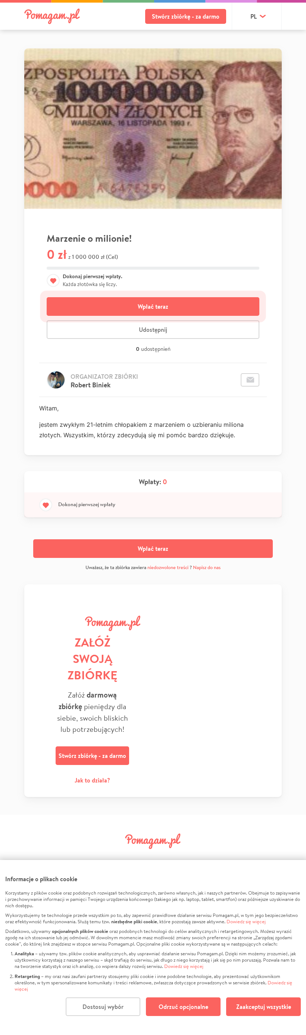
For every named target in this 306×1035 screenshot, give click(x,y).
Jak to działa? (92, 780)
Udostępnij (153, 330)
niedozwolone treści (167, 567)
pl (253, 16)
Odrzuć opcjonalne (183, 1007)
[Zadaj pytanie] (250, 380)
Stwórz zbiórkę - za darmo (185, 16)
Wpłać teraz (153, 306)
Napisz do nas (207, 567)
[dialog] (153, 947)
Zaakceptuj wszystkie (263, 1007)
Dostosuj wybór (103, 1007)
